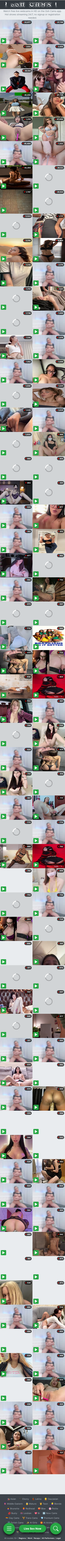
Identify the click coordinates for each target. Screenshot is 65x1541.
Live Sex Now (32, 1528)
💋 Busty (12, 1513)
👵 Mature (31, 1503)
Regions (22, 1538)
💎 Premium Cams (50, 1518)
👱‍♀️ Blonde (56, 1503)
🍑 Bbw (42, 1508)
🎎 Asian (11, 1499)
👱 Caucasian (51, 1499)
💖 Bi (37, 1513)
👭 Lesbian (26, 1513)
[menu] (9, 1528)
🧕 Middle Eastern (13, 1503)
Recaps (37, 1538)
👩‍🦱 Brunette (13, 1508)
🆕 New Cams (50, 1513)
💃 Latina (36, 1499)
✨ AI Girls (31, 1522)
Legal (58, 1538)
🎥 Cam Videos (50, 1527)
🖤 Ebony (24, 1499)
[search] (56, 1528)
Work (30, 1538)
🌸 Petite (53, 1508)
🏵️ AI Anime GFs (49, 1522)
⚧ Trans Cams (30, 1518)
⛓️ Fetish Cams (16, 1522)
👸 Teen (44, 1503)
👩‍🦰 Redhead (28, 1508)
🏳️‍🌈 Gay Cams (12, 1518)
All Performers (48, 1538)
